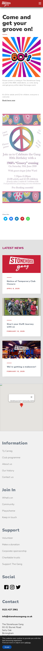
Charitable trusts (11, 557)
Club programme (11, 457)
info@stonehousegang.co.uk (17, 616)
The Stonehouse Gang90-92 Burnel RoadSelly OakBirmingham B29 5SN (12, 630)
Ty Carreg (7, 451)
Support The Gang (12, 564)
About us (7, 464)
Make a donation (11, 544)
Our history (8, 470)
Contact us (7, 477)
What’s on (7, 497)
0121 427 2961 (10, 609)
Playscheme (8, 510)
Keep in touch (9, 517)
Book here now (8, 100)
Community (8, 504)
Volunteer (7, 538)
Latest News (13, 248)
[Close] (31, 397)
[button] (40, 3)
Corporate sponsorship (14, 551)
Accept (7, 647)
